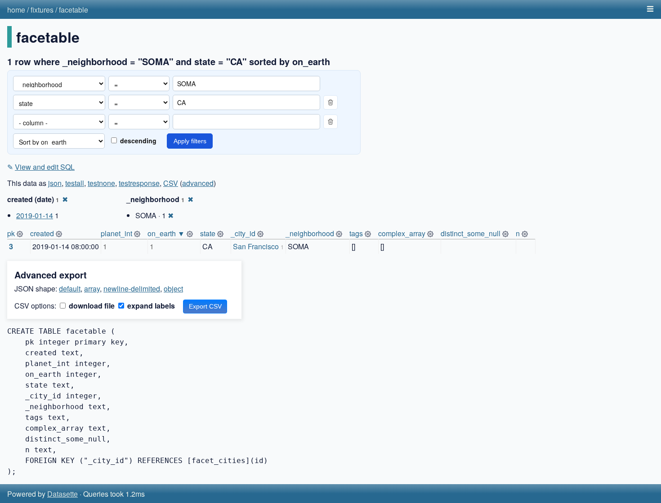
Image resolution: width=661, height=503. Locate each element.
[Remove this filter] (330, 102)
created (42, 233)
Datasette (62, 494)
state (207, 233)
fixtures (42, 9)
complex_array (401, 233)
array (92, 288)
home (16, 9)
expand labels (150, 305)
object (173, 288)
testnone (101, 183)
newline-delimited (131, 288)
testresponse (139, 183)
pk (11, 233)
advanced (198, 183)
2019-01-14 (34, 215)
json (55, 183)
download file (91, 305)
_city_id (243, 233)
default (69, 288)
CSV (170, 183)
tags (356, 233)
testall (74, 183)
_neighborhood (310, 233)
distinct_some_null (470, 233)
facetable (73, 9)
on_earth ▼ (166, 233)
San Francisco (256, 246)
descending (137, 140)
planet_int (116, 233)
